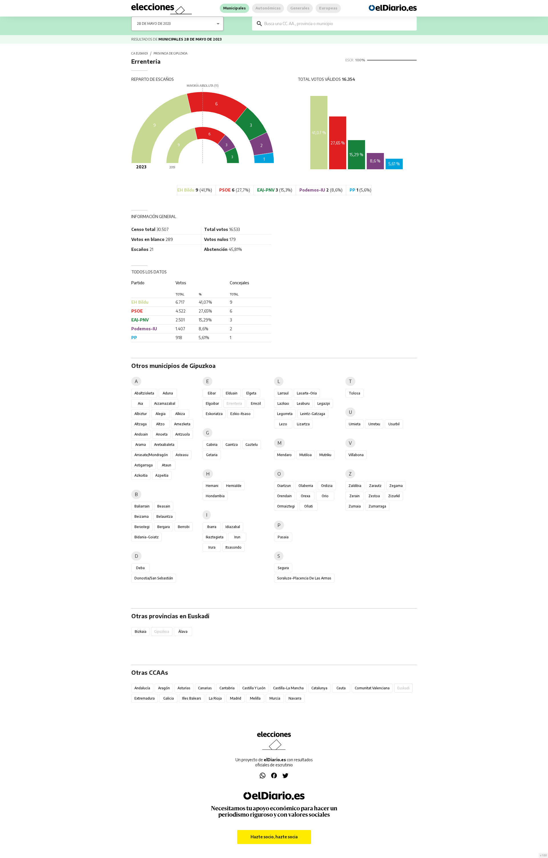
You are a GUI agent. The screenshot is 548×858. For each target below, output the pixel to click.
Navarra (295, 698)
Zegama (396, 486)
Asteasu (182, 455)
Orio (325, 496)
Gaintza (231, 444)
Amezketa (182, 424)
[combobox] (338, 24)
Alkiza (180, 414)
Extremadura (144, 698)
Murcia (274, 698)
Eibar (212, 393)
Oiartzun (284, 486)
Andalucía (142, 688)
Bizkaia (140, 631)
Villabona (356, 455)
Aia (140, 403)
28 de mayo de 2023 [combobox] (153, 23)
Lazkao (283, 403)
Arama (140, 444)
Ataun (166, 465)
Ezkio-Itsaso (240, 414)
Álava (183, 631)
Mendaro (284, 455)
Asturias (184, 688)
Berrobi (184, 527)
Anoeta (162, 434)
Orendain (284, 496)
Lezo (283, 424)
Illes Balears (191, 698)
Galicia (168, 698)
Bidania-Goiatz (146, 537)
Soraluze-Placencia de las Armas (304, 578)
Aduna (168, 393)
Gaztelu (251, 444)
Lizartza (303, 424)
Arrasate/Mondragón (151, 455)
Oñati (308, 506)
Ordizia (327, 486)
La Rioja (215, 698)
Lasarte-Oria (307, 393)
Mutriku (325, 455)
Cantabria (227, 688)
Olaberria (306, 486)
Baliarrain (142, 506)
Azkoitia (141, 475)
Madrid (235, 698)
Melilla (255, 698)
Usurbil (394, 424)
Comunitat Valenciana (372, 688)
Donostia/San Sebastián (153, 578)
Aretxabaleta (164, 444)
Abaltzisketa (144, 393)
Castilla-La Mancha (288, 688)
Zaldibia (354, 486)
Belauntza (164, 516)
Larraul (283, 393)
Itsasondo (233, 547)
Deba (140, 568)
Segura (283, 568)
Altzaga (140, 424)
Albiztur (140, 414)
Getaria (211, 455)
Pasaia (283, 537)
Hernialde (233, 486)
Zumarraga (377, 506)
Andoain (141, 434)
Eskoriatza (214, 414)
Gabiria (211, 444)
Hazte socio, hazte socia (274, 836)
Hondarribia (215, 496)
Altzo (160, 424)
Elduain (231, 393)
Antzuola (182, 434)
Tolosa (354, 393)
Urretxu (374, 424)
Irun (237, 537)
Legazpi (323, 403)
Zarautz (375, 486)
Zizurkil (394, 496)
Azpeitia (161, 475)
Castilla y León (253, 688)
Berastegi (142, 527)
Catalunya (319, 688)
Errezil (256, 403)
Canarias (205, 688)
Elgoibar (212, 403)
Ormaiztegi (286, 506)
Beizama (141, 516)
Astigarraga (143, 465)
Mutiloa (305, 455)
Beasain (163, 506)
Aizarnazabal (164, 403)
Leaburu (303, 403)
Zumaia (354, 506)
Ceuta (341, 688)
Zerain (354, 496)
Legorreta (285, 414)
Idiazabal (232, 527)
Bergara (163, 527)
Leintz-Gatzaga (312, 414)
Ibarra (211, 527)
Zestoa (374, 496)
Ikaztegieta (214, 537)
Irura (211, 547)
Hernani (212, 486)
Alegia (161, 414)
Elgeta (251, 393)
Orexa (305, 496)
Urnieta (354, 424)
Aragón (164, 688)
